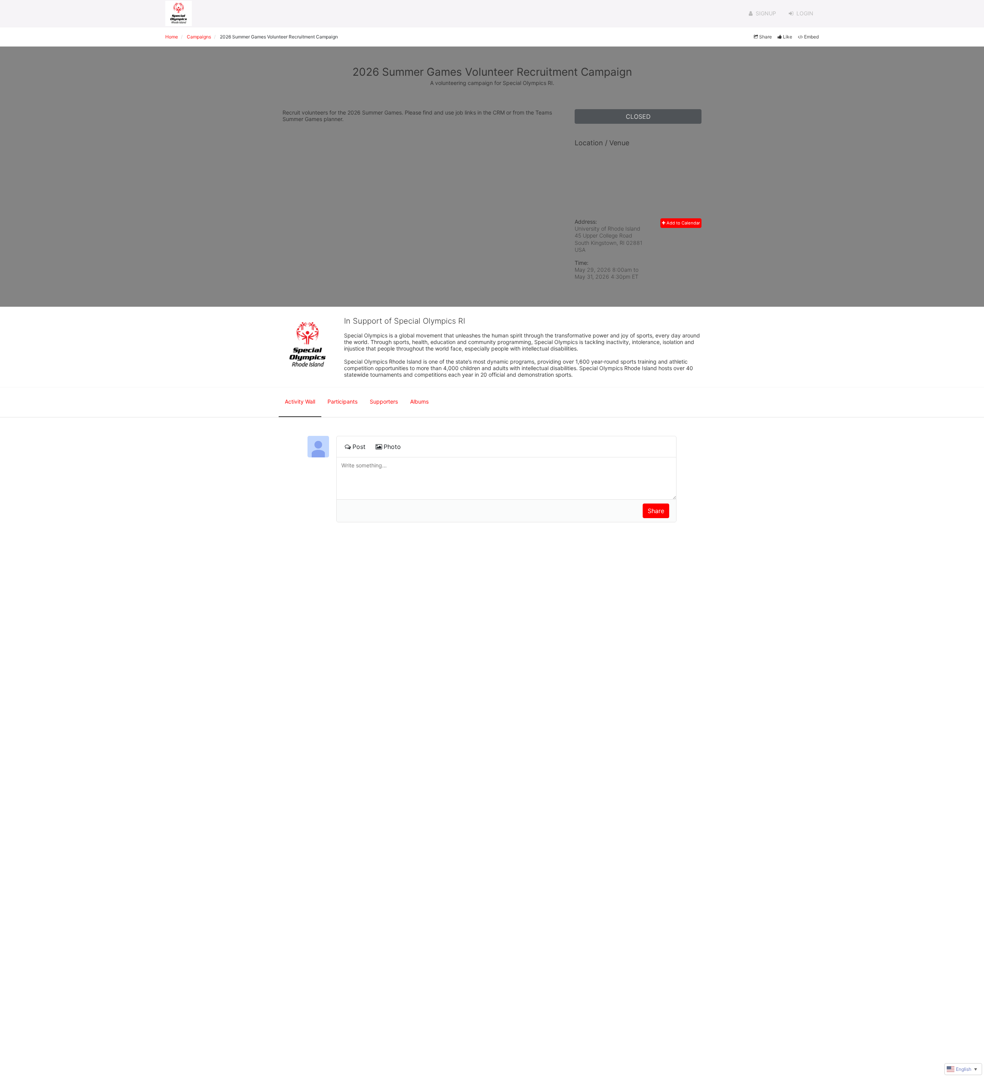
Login (804, 13)
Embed (811, 37)
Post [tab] (359, 446)
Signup (766, 13)
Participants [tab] (342, 401)
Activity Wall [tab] (300, 401)
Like (787, 37)
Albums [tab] (419, 401)
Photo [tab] (392, 446)
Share (765, 37)
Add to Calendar (682, 223)
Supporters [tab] (384, 401)
